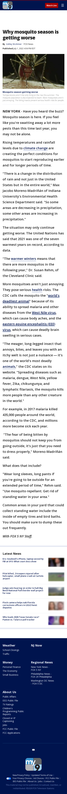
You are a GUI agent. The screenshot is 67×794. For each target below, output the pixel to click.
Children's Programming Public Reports (13, 711)
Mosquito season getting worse (20, 91)
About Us (9, 692)
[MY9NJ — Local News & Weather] (8, 5)
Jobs (5, 725)
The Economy (10, 670)
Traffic (6, 653)
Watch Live (52, 5)
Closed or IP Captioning (9, 720)
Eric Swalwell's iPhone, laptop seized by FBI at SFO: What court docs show (23, 560)
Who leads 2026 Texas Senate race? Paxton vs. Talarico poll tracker (21, 618)
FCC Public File (10, 728)
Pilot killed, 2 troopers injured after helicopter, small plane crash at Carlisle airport (23, 576)
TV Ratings (8, 704)
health (37, 290)
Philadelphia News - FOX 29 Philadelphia (41, 675)
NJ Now (36, 645)
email (33, 749)
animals (9, 366)
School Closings (11, 650)
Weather (9, 645)
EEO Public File (10, 700)
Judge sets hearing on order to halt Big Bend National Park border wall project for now (23, 590)
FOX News (28, 44)
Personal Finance (12, 666)
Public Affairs (9, 696)
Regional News (42, 662)
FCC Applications (11, 732)
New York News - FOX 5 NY (40, 668)
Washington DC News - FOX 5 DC (42, 682)
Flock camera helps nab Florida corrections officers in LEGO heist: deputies (20, 605)
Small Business (10, 674)
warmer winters (23, 258)
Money (8, 662)
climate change (35, 148)
